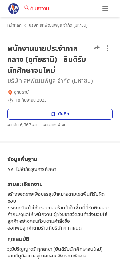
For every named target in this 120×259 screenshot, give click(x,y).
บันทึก (63, 114)
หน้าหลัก (14, 25)
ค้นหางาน (39, 8)
